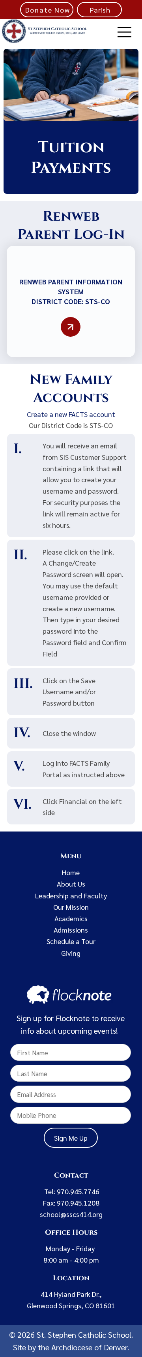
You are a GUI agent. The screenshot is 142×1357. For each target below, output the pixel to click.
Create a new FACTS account (71, 414)
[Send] (70, 327)
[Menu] (125, 32)
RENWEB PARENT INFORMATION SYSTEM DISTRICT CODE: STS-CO (70, 291)
